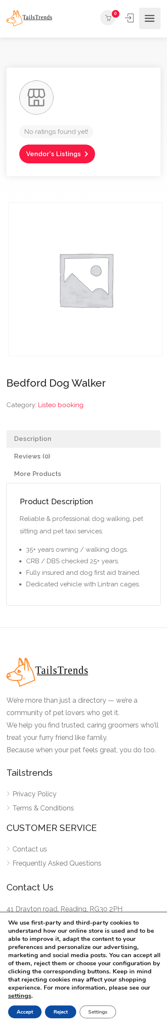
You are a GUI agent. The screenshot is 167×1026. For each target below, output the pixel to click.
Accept (25, 1011)
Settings (97, 1011)
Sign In (130, 18)
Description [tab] (32, 439)
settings (19, 995)
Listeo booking (61, 405)
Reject (61, 1011)
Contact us (29, 849)
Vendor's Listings (53, 154)
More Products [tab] (37, 474)
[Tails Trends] (29, 18)
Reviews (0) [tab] (32, 456)
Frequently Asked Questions (56, 863)
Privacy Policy (34, 794)
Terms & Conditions (43, 808)
